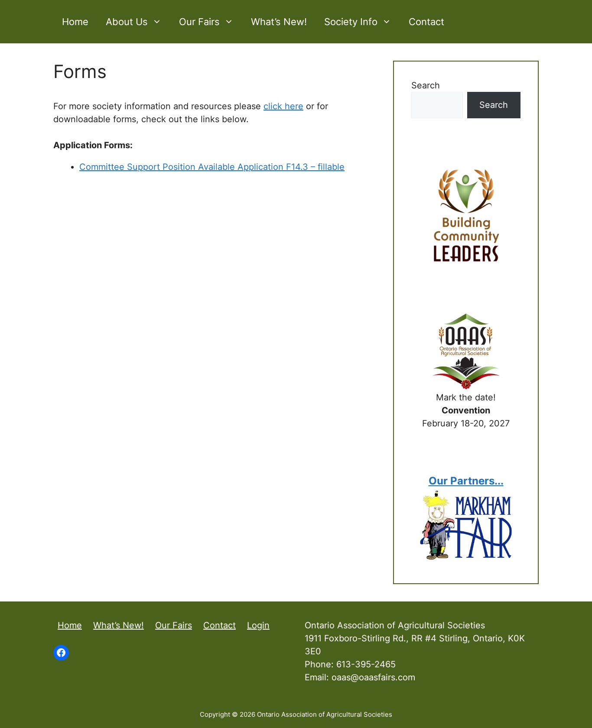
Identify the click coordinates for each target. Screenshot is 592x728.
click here (283, 106)
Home (75, 21)
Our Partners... (466, 480)
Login (258, 625)
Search (425, 85)
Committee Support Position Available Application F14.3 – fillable (212, 167)
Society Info (350, 21)
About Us (127, 21)
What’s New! (279, 21)
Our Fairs (199, 21)
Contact (426, 21)
